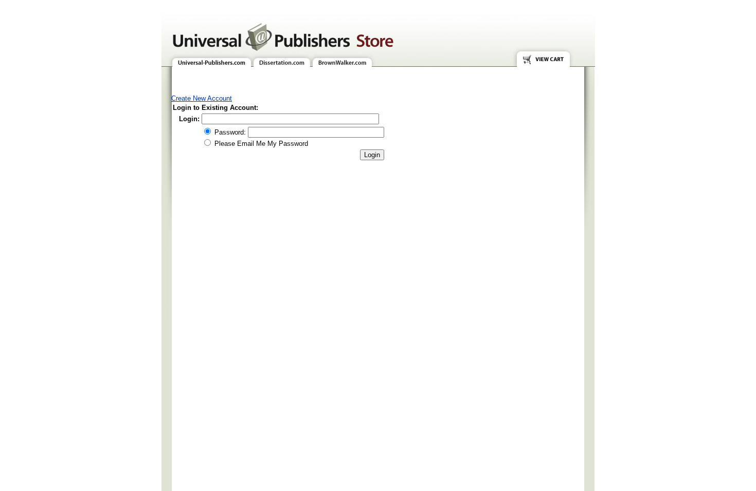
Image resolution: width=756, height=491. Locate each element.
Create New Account (201, 98)
